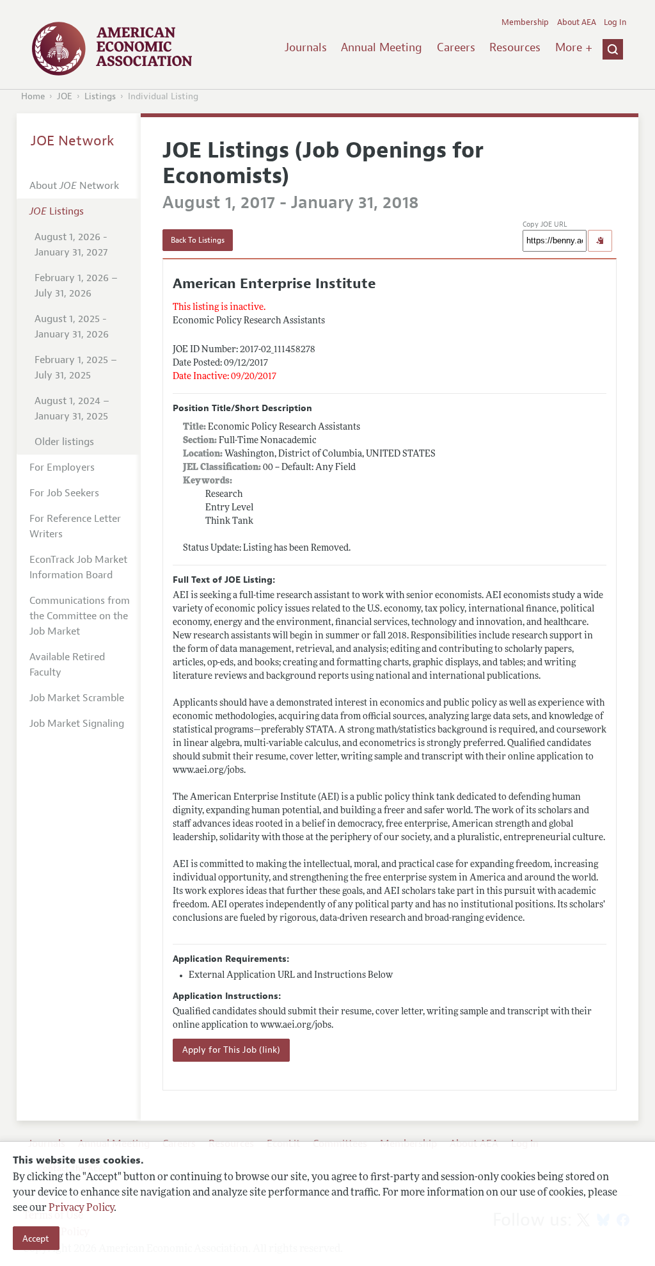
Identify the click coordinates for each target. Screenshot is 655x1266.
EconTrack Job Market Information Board (78, 567)
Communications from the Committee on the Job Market (79, 616)
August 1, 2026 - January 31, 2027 (71, 245)
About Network (74, 185)
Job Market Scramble (76, 698)
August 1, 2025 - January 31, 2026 (72, 326)
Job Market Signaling (76, 723)
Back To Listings (198, 240)
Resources (515, 47)
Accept (35, 1238)
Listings (100, 96)
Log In (615, 22)
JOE (64, 96)
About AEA (576, 22)
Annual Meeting (381, 47)
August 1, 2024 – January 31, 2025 (72, 408)
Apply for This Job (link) (231, 1049)
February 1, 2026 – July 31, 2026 (76, 286)
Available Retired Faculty (67, 665)
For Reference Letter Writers (75, 526)
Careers (456, 47)
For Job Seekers (64, 493)
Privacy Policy (81, 1208)
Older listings (64, 441)
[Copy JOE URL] (600, 241)
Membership (525, 22)
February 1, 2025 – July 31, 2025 (76, 367)
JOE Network (72, 141)
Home (33, 96)
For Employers (62, 467)
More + (573, 47)
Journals (306, 47)
